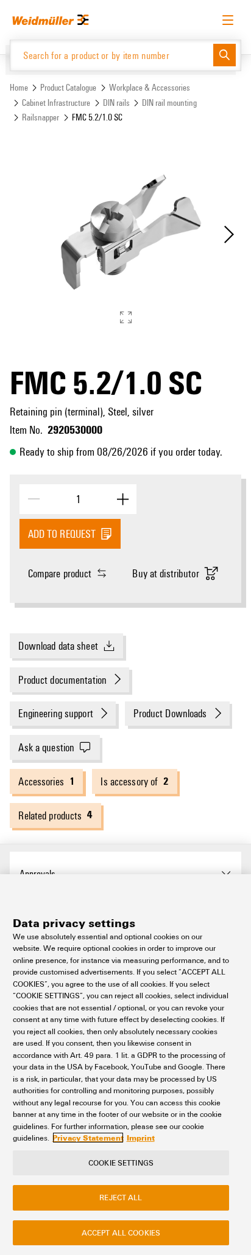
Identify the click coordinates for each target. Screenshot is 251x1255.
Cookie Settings (121, 1162)
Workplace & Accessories (149, 87)
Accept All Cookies (121, 1232)
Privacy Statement (88, 1137)
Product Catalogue (68, 87)
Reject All (120, 1197)
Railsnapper (40, 117)
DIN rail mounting (169, 102)
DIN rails (116, 102)
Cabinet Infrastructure (56, 102)
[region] (125, 1064)
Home (19, 87)
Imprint (141, 1137)
